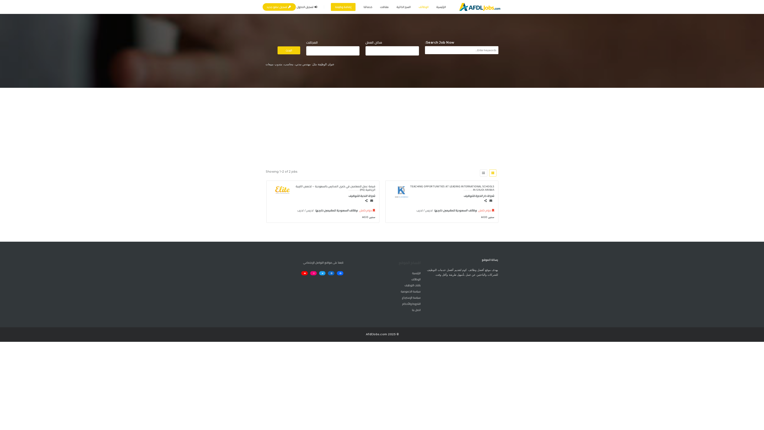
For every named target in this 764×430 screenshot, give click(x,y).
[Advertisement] (382, 118)
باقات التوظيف (412, 285)
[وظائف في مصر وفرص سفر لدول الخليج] (479, 7)
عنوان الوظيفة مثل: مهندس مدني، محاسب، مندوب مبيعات (300, 64)
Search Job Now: (439, 42)
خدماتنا (367, 7)
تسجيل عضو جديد (277, 7)
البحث (289, 50)
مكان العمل (373, 42)
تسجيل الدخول (305, 7)
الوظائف (424, 7)
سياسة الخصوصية (411, 291)
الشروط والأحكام (411, 304)
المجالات (312, 42)
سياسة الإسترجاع (411, 297)
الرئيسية (441, 7)
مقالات (384, 7)
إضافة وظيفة (343, 7)
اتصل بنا (416, 310)
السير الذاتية (404, 7)
